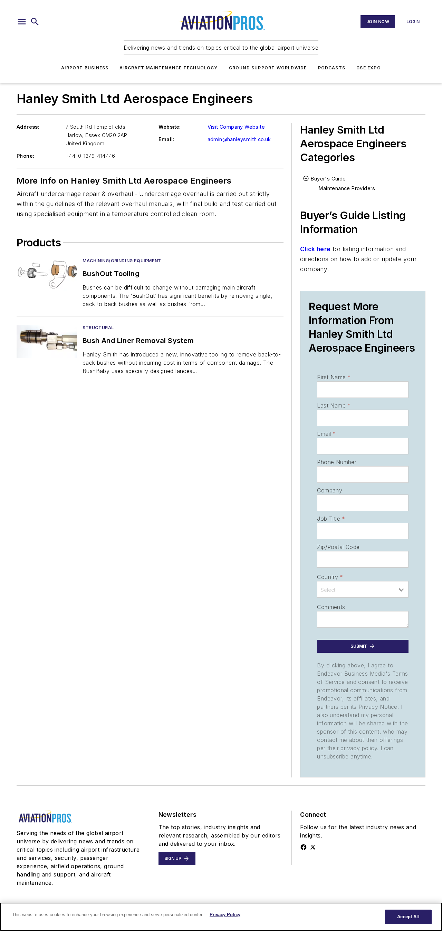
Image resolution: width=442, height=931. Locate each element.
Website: (169, 127)
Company (329, 490)
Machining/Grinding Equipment (122, 260)
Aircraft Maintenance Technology (168, 67)
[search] (35, 22)
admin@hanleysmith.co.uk (239, 139)
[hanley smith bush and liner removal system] (47, 341)
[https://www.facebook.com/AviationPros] (303, 847)
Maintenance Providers (347, 188)
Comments (331, 607)
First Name (333, 377)
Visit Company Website (236, 127)
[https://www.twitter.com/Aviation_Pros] (312, 847)
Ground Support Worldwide (268, 67)
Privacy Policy (225, 914)
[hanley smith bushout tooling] (47, 274)
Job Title (331, 518)
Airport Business (84, 67)
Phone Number (336, 462)
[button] (22, 22)
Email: (166, 139)
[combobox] (363, 589)
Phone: (25, 156)
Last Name (333, 405)
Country (330, 577)
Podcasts (332, 67)
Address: (28, 127)
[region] (221, 917)
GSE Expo (368, 67)
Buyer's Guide (328, 179)
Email (326, 433)
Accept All (408, 916)
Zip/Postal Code (338, 546)
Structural (98, 327)
